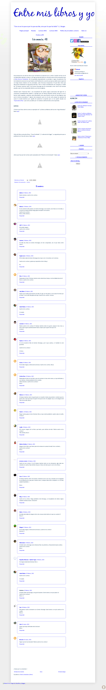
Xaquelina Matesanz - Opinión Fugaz (27, 559)
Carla (20, 624)
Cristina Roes (22, 376)
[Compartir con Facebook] (34, 180)
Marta (20, 512)
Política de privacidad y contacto (69, 30)
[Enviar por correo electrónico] (30, 180)
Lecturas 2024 (43, 30)
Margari (21, 527)
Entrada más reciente (19, 671)
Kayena (21, 340)
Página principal (24, 30)
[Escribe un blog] (31, 180)
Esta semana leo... (22, 182)
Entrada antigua (61, 671)
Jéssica (21, 362)
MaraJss (21, 206)
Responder (21, 197)
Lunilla (20, 427)
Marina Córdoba (23, 444)
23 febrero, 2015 (27, 193)
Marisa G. (21, 395)
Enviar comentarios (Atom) (26, 674)
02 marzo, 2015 (27, 639)
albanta (21, 193)
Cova (20, 476)
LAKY (20, 225)
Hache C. (21, 411)
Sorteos (28, 182)
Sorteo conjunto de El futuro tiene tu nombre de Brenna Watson (84, 130)
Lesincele (21, 323)
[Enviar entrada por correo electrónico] (27, 180)
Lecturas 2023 (53, 30)
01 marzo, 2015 (25, 624)
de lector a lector (23, 461)
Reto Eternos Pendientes (21, 79)
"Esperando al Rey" (19, 100)
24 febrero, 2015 (29, 542)
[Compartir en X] (32, 180)
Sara (20, 607)
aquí (18, 111)
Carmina (21, 240)
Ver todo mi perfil (79, 75)
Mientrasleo (22, 542)
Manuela (78, 69)
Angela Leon (22, 256)
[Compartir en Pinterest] (35, 180)
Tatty (20, 276)
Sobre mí (83, 30)
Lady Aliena (22, 291)
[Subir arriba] (104, 687)
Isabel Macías (22, 306)
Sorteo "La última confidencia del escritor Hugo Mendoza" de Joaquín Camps (85, 115)
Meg (20, 496)
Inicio (41, 671)
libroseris (21, 639)
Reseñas (33, 30)
